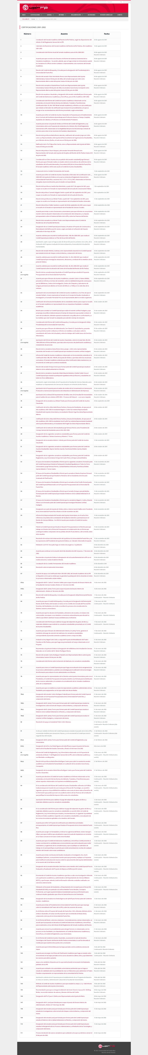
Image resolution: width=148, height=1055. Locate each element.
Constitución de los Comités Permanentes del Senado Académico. (56, 563)
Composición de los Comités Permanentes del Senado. (52, 171)
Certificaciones (35, 15)
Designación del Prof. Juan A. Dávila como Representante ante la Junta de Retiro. (60, 996)
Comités (119, 15)
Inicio (23, 15)
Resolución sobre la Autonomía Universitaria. (50, 567)
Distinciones (91, 15)
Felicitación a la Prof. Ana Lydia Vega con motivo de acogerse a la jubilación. (59, 545)
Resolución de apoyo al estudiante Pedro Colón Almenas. (53, 722)
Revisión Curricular (106, 15)
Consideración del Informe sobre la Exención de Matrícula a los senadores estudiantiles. (63, 661)
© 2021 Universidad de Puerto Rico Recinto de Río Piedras (104, 1051)
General (49, 15)
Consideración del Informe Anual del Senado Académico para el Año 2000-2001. (60, 52)
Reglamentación (76, 15)
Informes (61, 15)
